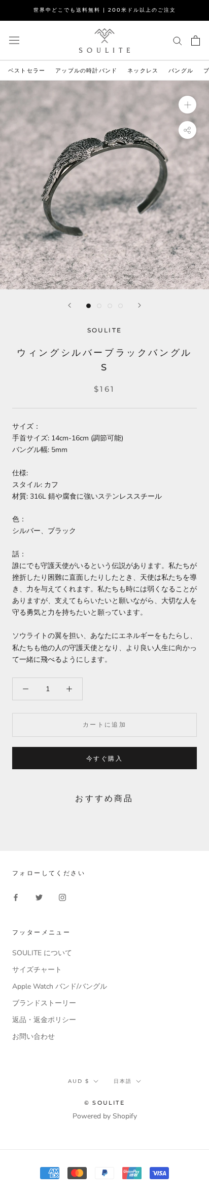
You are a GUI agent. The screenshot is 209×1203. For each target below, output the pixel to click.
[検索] (177, 40)
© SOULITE (104, 1102)
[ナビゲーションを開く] (14, 40)
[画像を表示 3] (110, 306)
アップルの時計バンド (86, 70)
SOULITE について (42, 953)
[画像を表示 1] (88, 306)
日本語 (123, 1081)
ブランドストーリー (44, 1003)
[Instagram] (62, 897)
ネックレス (142, 70)
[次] (139, 305)
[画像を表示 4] (120, 306)
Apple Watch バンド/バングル (59, 986)
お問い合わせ (33, 1036)
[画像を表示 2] (99, 306)
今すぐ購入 (104, 758)
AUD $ (78, 1081)
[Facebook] (15, 897)
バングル (180, 70)
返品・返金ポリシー (44, 1020)
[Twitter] (39, 897)
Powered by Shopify (105, 1116)
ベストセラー (26, 70)
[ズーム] (187, 105)
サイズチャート (37, 969)
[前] (69, 305)
